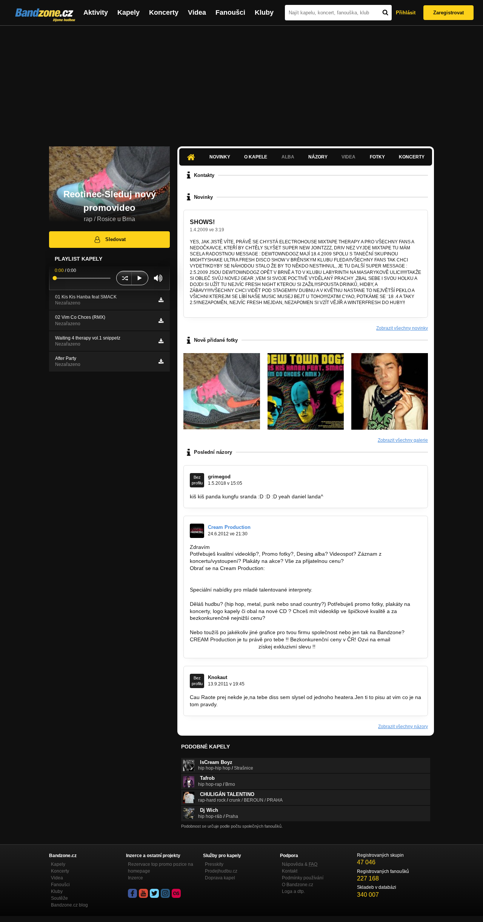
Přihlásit (405, 12)
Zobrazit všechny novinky (402, 328)
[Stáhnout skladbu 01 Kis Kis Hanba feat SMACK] (161, 300)
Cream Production (229, 527)
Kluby (264, 12)
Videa (197, 12)
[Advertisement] (241, 82)
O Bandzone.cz (297, 884)
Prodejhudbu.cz (221, 871)
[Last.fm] (176, 893)
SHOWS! (202, 222)
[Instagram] (165, 893)
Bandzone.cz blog (69, 905)
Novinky (219, 157)
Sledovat (115, 239)
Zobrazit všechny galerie (403, 440)
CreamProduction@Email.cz (223, 575)
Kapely (128, 12)
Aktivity (95, 12)
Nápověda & (299, 864)
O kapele (255, 157)
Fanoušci (230, 12)
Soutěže (59, 898)
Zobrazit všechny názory (403, 726)
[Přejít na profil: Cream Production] (197, 531)
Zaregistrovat (448, 12)
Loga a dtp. (293, 891)
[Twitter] (154, 893)
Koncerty (163, 12)
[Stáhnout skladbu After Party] (161, 361)
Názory (318, 157)
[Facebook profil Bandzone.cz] (132, 893)
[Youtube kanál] (143, 893)
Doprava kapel (220, 878)
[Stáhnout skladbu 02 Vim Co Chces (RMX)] (161, 320)
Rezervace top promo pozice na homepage (160, 868)
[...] (389, 391)
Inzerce (135, 878)
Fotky (377, 157)
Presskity (214, 864)
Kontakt (289, 871)
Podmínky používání (302, 878)
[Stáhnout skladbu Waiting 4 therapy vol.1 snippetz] (161, 341)
